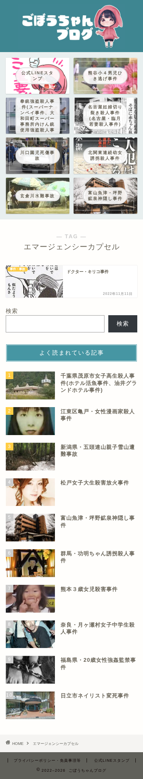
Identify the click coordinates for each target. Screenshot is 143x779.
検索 (12, 311)
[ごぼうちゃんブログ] (71, 45)
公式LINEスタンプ (112, 760)
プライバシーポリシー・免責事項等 (47, 760)
